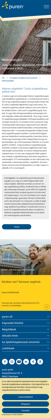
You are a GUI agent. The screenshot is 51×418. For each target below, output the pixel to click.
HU (3, 78)
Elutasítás (25, 411)
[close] (47, 371)
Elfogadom (25, 404)
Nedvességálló (8, 81)
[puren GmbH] (13, 5)
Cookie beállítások (25, 397)
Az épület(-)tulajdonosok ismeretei (23, 78)
